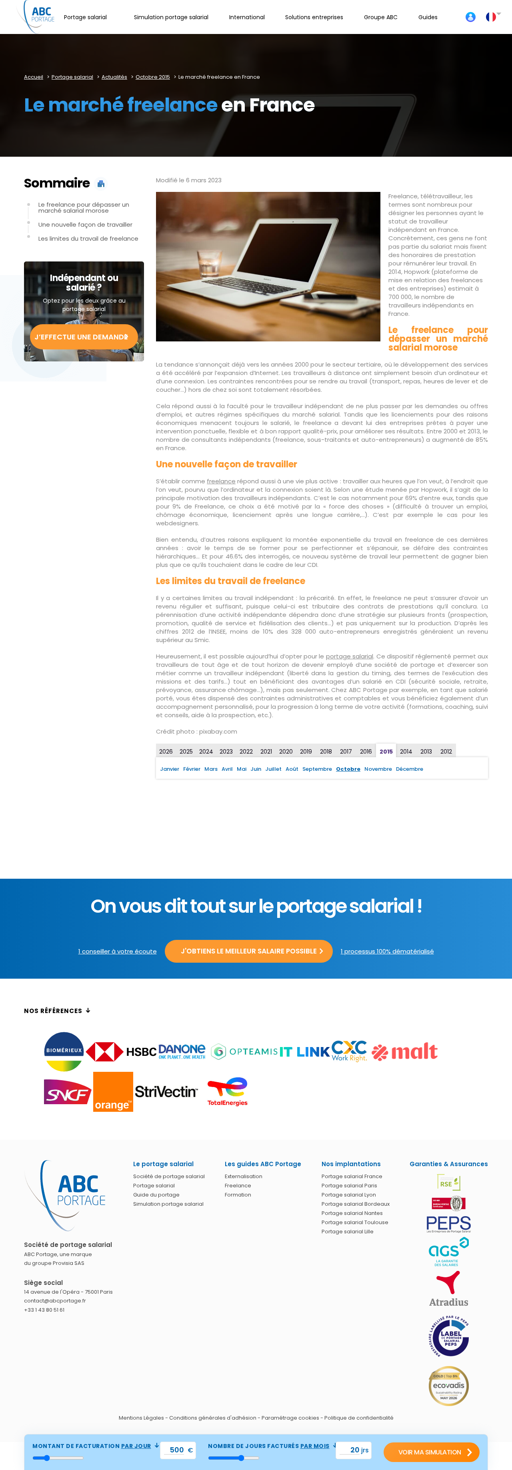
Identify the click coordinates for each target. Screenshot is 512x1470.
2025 (186, 752)
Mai (241, 769)
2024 (206, 752)
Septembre (317, 769)
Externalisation (243, 1176)
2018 (326, 752)
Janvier (169, 769)
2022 (246, 752)
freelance (221, 481)
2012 (446, 752)
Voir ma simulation (429, 1452)
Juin (255, 769)
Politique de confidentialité (359, 1418)
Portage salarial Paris (349, 1185)
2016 (366, 752)
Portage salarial (154, 1185)
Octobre (348, 769)
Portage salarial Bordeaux (356, 1204)
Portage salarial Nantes (352, 1213)
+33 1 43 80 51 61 (44, 1310)
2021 (266, 752)
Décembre (409, 769)
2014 (406, 752)
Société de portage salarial (169, 1176)
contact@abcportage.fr (55, 1300)
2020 (286, 752)
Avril (227, 769)
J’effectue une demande (81, 337)
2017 (346, 752)
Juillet (273, 769)
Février (191, 769)
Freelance (238, 1185)
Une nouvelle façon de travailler (85, 224)
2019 (306, 752)
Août (292, 769)
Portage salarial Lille (348, 1231)
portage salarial (349, 656)
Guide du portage (156, 1195)
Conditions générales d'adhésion (212, 1418)
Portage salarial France (352, 1176)
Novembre (378, 769)
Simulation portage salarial (168, 1204)
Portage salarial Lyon (349, 1195)
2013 (426, 752)
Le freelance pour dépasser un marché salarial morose (83, 207)
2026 (166, 752)
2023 (226, 752)
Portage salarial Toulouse (355, 1222)
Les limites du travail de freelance (88, 238)
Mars (211, 769)
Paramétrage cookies (290, 1418)
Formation (238, 1195)
